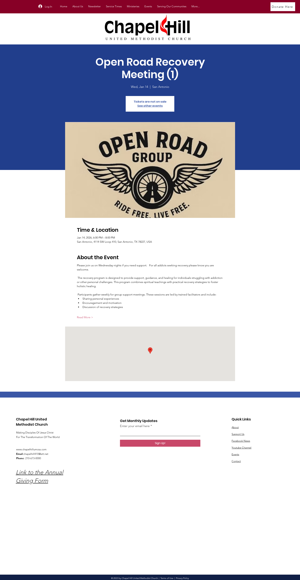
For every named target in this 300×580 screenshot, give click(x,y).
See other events (150, 106)
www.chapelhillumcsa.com (31, 449)
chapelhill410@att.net (35, 454)
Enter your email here (135, 426)
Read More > (85, 317)
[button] (133, 6)
